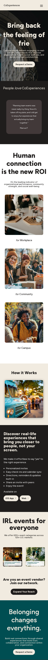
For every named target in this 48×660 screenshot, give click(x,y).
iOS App (9, 498)
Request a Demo (24, 64)
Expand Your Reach (24, 591)
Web (24, 498)
